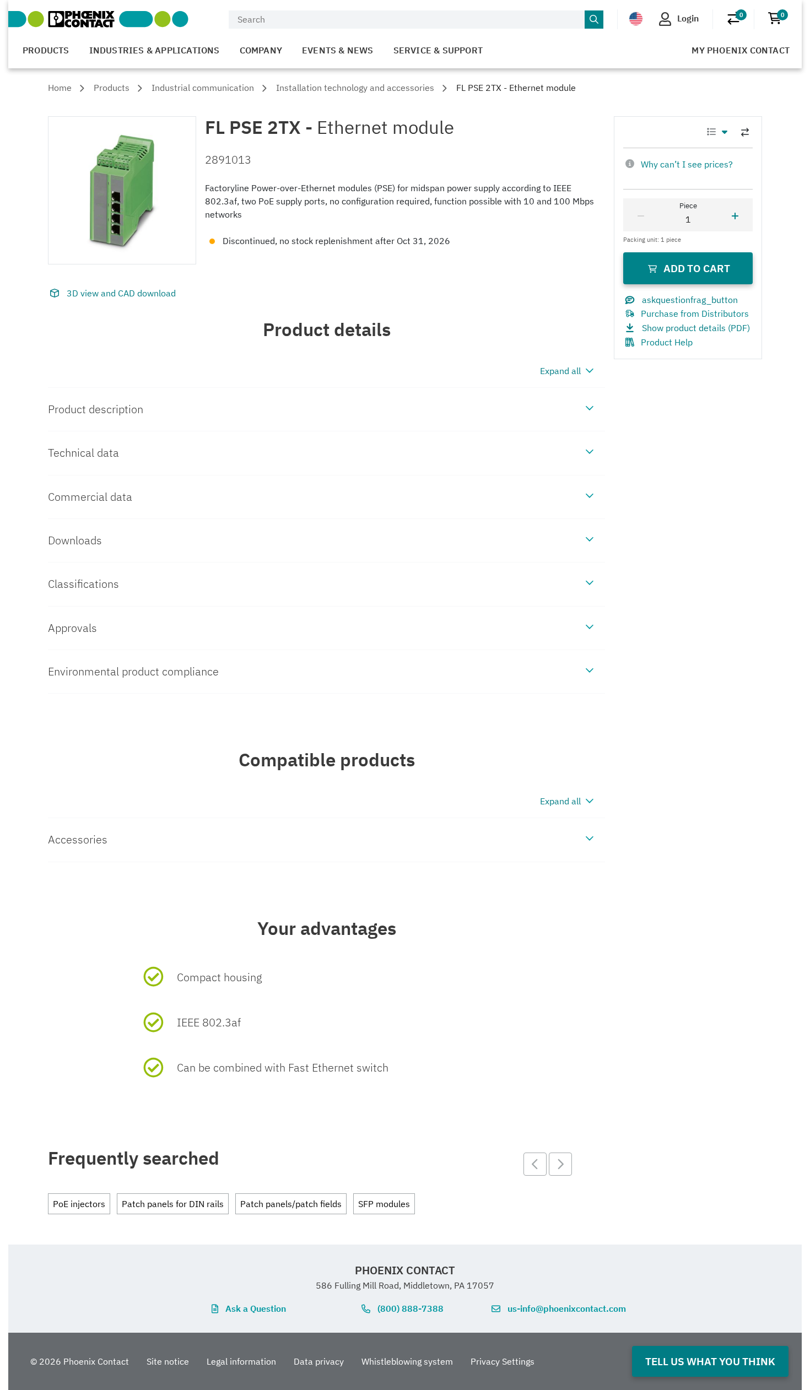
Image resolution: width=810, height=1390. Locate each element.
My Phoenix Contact (741, 50)
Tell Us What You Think (710, 1361)
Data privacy (319, 1361)
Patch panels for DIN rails (173, 1203)
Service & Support (438, 50)
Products (46, 50)
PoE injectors (79, 1203)
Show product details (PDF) (696, 327)
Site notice (168, 1361)
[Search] (594, 19)
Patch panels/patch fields (291, 1203)
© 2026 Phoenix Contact (79, 1361)
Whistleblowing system (407, 1361)
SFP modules (384, 1203)
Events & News (338, 50)
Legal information (241, 1361)
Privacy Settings (502, 1361)
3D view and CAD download (121, 293)
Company (261, 50)
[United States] (636, 19)
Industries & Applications (154, 50)
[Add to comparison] (745, 132)
